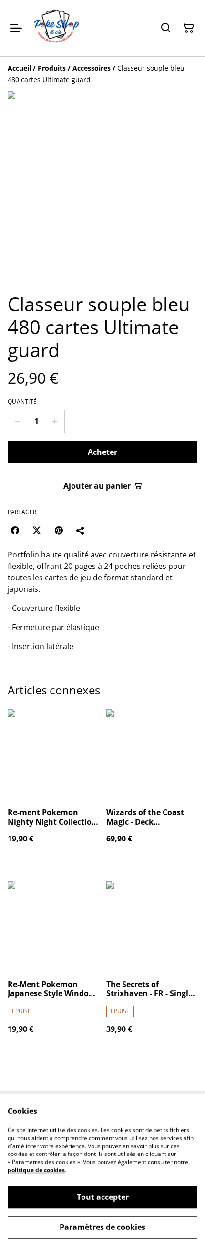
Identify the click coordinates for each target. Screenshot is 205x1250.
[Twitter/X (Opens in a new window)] (37, 530)
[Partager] (80, 530)
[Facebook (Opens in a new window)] (15, 530)
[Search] (165, 28)
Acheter (102, 452)
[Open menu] (16, 28)
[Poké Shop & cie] (56, 28)
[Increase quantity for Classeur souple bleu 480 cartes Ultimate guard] (55, 421)
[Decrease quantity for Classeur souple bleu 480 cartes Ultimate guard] (17, 421)
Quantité (22, 402)
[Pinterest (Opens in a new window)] (58, 530)
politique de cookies (36, 1170)
